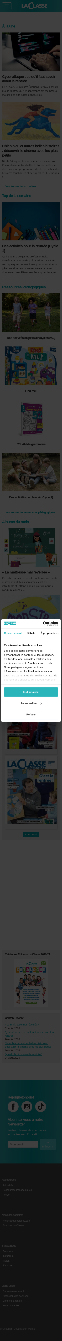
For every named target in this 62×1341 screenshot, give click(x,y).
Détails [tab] (31, 633)
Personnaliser (29, 703)
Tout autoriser (31, 692)
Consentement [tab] (13, 633)
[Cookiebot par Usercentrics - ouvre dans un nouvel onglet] (43, 623)
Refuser (31, 714)
